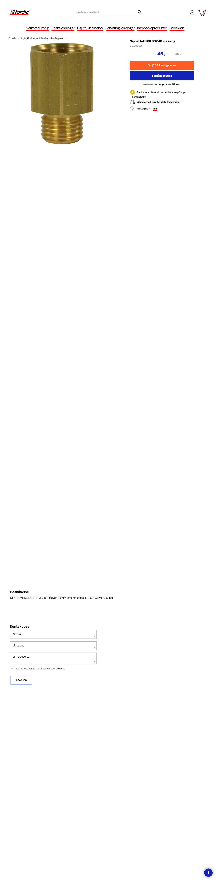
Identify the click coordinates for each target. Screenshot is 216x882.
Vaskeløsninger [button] (62, 28)
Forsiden (12, 38)
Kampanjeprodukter (152, 28)
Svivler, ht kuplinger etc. (53, 38)
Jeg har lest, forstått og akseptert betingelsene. (40, 668)
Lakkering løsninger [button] (120, 28)
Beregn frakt (139, 97)
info (155, 108)
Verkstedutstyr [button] (37, 28)
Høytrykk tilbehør (29, 38)
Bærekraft (177, 28)
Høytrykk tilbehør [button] (90, 28)
